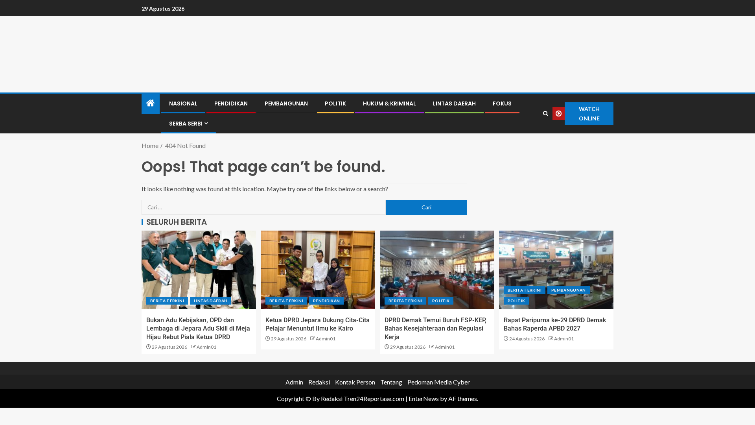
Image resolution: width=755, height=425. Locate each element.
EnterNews (424, 398)
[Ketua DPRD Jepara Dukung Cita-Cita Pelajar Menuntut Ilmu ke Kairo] (318, 270)
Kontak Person (355, 382)
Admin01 (206, 347)
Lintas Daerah (454, 103)
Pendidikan (231, 103)
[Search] (546, 113)
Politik (335, 103)
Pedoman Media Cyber (438, 382)
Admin (294, 382)
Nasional (183, 103)
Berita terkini (167, 300)
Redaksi (319, 382)
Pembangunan (286, 103)
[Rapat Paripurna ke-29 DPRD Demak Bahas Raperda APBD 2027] (556, 270)
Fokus (502, 103)
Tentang (391, 382)
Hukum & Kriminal (389, 103)
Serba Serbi (186, 124)
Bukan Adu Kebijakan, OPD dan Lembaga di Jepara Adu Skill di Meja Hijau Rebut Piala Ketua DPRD (198, 328)
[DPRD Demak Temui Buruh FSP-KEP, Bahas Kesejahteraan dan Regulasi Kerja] (437, 270)
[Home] (150, 103)
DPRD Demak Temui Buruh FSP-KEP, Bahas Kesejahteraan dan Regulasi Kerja (435, 328)
